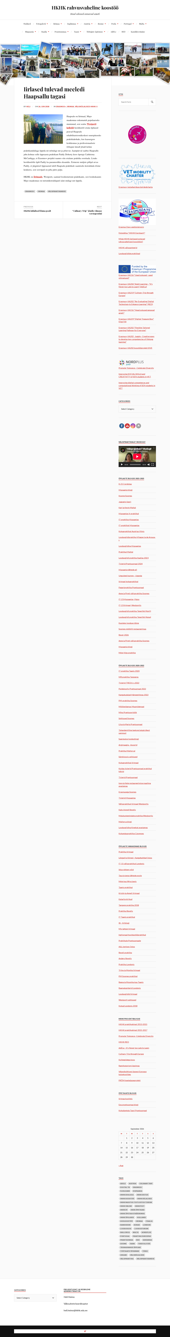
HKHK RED (124, 1042)
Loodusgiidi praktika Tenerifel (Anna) (135, 617)
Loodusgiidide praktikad (129, 253)
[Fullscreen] (152, 464)
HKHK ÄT (124, 1210)
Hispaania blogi (126, 490)
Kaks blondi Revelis (127, 809)
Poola (113, 23)
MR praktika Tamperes (129, 677)
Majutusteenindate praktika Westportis (136, 815)
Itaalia (44, 31)
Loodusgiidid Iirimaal (128, 994)
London (147, 1225)
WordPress (77, 1331)
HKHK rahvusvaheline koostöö (85, 7)
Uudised (27, 23)
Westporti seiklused (127, 1000)
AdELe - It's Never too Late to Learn (134, 1048)
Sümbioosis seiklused (128, 756)
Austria (87, 23)
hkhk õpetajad (137, 1210)
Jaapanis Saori (125, 502)
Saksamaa (147, 1240)
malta (136, 1232)
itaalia (149, 1221)
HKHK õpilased (127, 1217)
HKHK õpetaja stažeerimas (132, 1213)
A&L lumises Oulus (127, 946)
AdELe (113, 31)
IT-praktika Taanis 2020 (129, 671)
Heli (28, 107)
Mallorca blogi (125, 821)
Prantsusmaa (60, 31)
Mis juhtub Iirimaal (127, 929)
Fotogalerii (41, 23)
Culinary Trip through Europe (131, 1054)
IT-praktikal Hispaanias (129, 525)
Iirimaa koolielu (125, 1098)
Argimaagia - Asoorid (128, 745)
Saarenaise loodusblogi (129, 739)
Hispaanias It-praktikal (129, 513)
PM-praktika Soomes (128, 700)
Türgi (145, 1251)
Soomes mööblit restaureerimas (132, 629)
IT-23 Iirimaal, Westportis (130, 605)
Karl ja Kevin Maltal (127, 507)
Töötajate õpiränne (95, 31)
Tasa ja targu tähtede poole (130, 875)
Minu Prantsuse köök (128, 712)
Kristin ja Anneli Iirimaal (129, 893)
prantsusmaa (126, 1240)
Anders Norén (102, 1331)
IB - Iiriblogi (124, 923)
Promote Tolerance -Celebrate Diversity (136, 1036)
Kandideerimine (138, 31)
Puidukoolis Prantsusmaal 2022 (132, 689)
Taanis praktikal (126, 887)
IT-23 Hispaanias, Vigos (129, 599)
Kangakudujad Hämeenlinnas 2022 (133, 695)
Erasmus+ (61, 107)
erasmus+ (29, 191)
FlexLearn (125, 1191)
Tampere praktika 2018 (129, 905)
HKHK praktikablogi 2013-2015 (133, 1024)
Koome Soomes (125, 496)
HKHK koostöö (127, 1198)
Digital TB (125, 1187)
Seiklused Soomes (126, 718)
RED (123, 31)
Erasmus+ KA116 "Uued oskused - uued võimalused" (136, 276)
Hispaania (29, 31)
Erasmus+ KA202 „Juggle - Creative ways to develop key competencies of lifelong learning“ (136, 339)
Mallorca (125, 1232)
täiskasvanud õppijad (130, 1247)
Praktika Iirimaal (126, 852)
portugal (125, 1236)
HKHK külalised (144, 1198)
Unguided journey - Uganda (130, 575)
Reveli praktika (125, 952)
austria (132, 1183)
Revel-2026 (124, 635)
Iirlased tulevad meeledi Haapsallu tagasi (54, 92)
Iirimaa (56, 23)
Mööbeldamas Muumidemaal (131, 706)
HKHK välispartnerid (128, 247)
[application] (137, 456)
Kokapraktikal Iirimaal (129, 762)
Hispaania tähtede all (128, 569)
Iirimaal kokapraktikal (128, 581)
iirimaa (41, 191)
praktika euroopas (142, 1236)
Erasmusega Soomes (127, 792)
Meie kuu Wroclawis (128, 881)
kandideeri (125, 1225)
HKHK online (126, 1206)
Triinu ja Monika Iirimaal (129, 970)
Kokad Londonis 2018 (128, 1006)
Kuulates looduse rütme (129, 623)
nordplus (146, 1232)
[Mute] (148, 464)
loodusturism (141, 1228)
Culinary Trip (146, 1183)
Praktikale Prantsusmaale (130, 940)
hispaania (137, 1191)
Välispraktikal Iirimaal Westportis (133, 804)
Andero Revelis (125, 958)
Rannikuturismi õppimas (129, 1065)
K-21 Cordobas (125, 484)
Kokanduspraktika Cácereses (131, 833)
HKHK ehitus (142, 1195)
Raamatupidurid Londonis (130, 988)
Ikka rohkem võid (126, 869)
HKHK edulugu (127, 1195)
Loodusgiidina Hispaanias (130, 546)
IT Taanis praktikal (127, 917)
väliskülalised (137, 1255)
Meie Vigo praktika (127, 652)
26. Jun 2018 (43, 107)
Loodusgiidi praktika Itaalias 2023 (133, 558)
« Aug (121, 1165)
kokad (137, 1225)
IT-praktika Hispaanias (129, 519)
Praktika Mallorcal (127, 751)
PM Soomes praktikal (128, 976)
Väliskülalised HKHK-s (86, 107)
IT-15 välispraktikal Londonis (131, 863)
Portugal (128, 23)
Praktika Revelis (126, 911)
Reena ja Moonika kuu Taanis (131, 982)
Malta (141, 23)
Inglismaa (71, 23)
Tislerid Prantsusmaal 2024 (130, 563)
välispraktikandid (57, 191)
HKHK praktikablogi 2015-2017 (133, 1030)
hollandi (141, 1217)
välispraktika (127, 1258)
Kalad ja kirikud (125, 899)
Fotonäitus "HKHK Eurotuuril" (132, 233)
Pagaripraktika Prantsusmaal (131, 587)
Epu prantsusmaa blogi (128, 1104)
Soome (101, 23)
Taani (76, 31)
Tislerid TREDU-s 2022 (129, 683)
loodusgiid (125, 1228)
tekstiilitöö (144, 1243)
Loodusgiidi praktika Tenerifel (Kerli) (135, 611)
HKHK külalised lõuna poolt (37, 210)
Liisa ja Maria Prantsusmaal (130, 724)
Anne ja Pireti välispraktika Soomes (134, 593)
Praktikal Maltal (126, 552)
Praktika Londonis (126, 964)
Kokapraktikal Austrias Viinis (131, 531)
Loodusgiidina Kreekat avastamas (133, 827)
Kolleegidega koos (127, 1059)
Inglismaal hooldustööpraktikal (132, 935)
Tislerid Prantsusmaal (128, 777)
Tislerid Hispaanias (127, 798)
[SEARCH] (152, 102)
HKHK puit (139, 1206)
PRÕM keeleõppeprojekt (130, 1080)
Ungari (123, 1255)
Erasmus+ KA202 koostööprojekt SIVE (135, 348)
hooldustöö (126, 1221)
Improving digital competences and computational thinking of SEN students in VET (137, 385)
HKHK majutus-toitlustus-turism (136, 1202)
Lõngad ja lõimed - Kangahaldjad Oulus (135, 858)
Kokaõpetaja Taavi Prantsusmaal (133, 1110)
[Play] (122, 464)
